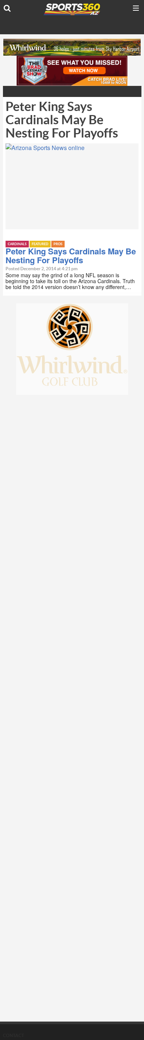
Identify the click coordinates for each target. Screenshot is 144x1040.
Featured (40, 244)
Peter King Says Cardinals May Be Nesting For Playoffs (71, 255)
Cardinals (17, 244)
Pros (58, 244)
